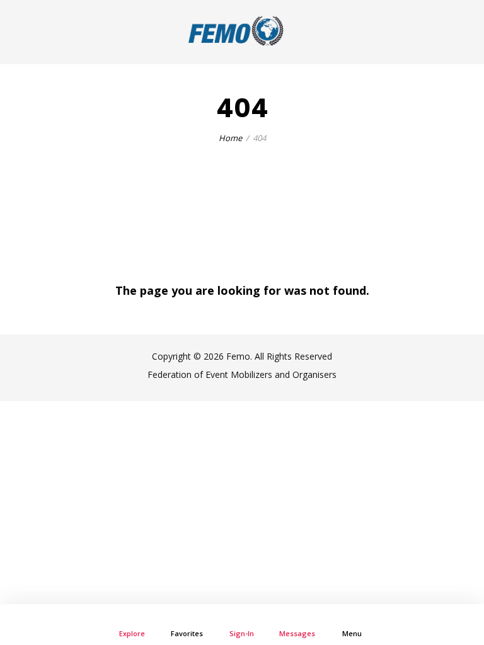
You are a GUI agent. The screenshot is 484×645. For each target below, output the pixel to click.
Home (230, 138)
